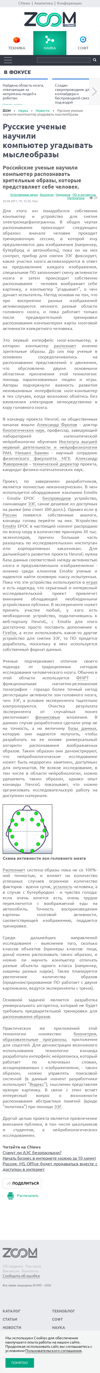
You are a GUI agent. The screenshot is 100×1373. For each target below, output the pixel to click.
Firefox (9, 632)
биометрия (85, 1033)
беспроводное (56, 498)
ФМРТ (82, 677)
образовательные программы (34, 1039)
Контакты (30, 1271)
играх (91, 582)
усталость (62, 886)
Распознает (14, 869)
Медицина (63, 194)
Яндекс (37, 1084)
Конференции (69, 3)
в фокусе (17, 72)
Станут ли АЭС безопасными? (32, 1152)
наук (40, 430)
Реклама (33, 1266)
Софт (83, 48)
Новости (43, 110)
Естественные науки (24, 194)
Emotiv (9, 526)
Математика (76, 198)
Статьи (10, 1319)
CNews (24, 3)
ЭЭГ (31, 503)
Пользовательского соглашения (53, 1351)
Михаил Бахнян (32, 452)
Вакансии (11, 1271)
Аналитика (43, 3)
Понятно (19, 1362)
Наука (50, 48)
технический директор (56, 463)
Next (94, 91)
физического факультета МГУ (36, 458)
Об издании (13, 1266)
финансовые (47, 717)
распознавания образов (26, 1016)
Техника (16, 48)
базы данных (82, 728)
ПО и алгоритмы (84, 194)
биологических (18, 430)
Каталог (12, 1311)
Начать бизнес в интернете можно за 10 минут (49, 1158)
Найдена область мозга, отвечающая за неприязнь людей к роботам (23, 94)
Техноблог (63, 1311)
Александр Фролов (57, 424)
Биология (47, 194)
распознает (65, 345)
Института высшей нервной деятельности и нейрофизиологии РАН (50, 447)
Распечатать (27, 1195)
